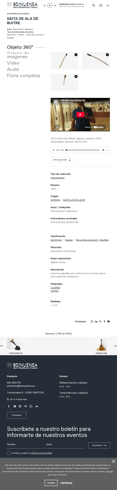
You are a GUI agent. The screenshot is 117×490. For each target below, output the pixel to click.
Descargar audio (60, 160)
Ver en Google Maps (18, 399)
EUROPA (55, 200)
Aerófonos (11, 35)
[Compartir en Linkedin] (96, 321)
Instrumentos (57, 177)
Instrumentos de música (18, 14)
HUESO (55, 291)
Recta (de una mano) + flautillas (92, 240)
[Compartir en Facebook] (104, 321)
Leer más (109, 471)
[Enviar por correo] (108, 321)
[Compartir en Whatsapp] (92, 321)
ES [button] (107, 5)
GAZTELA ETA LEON (74, 200)
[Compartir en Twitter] (100, 321)
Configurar (66, 482)
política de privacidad (41, 453)
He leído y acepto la (32, 453)
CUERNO (55, 287)
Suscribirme (97, 445)
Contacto (17, 415)
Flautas (21, 35)
